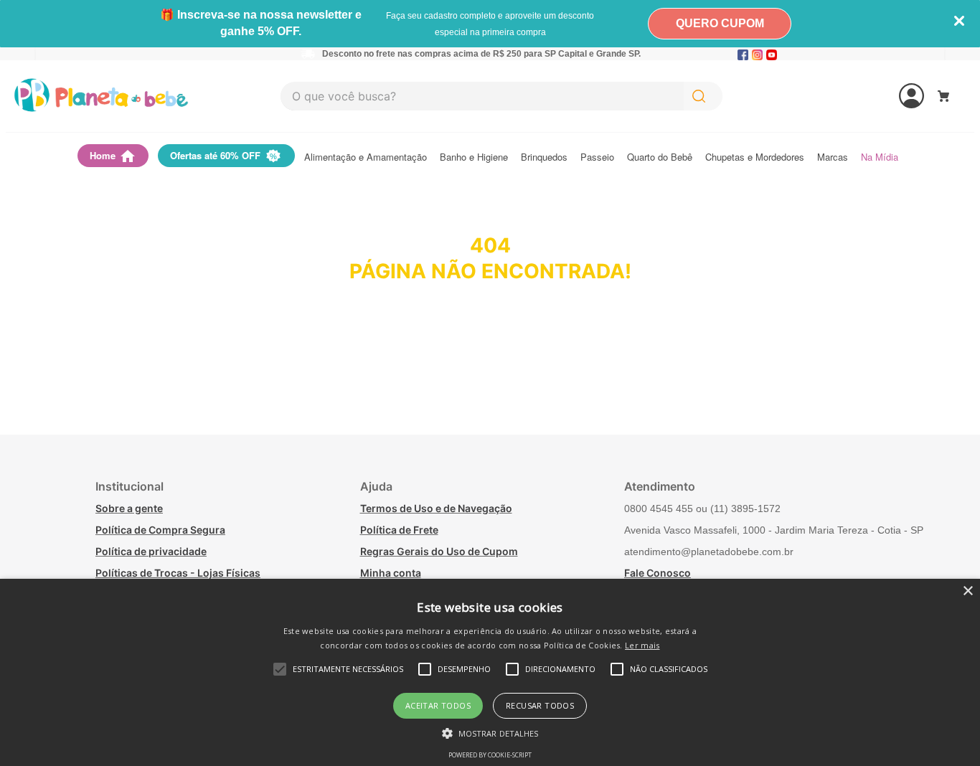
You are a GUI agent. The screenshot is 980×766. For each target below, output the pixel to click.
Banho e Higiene (474, 157)
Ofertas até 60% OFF (215, 155)
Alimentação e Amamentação (365, 157)
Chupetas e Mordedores (754, 157)
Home (103, 155)
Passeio (597, 157)
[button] (490, 732)
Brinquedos (544, 157)
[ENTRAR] (857, 96)
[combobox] (501, 96)
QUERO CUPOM (720, 23)
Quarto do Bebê (659, 157)
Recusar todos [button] (540, 705)
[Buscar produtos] (701, 96)
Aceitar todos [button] (438, 705)
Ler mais (642, 645)
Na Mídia (879, 157)
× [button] (967, 591)
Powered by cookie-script (490, 755)
